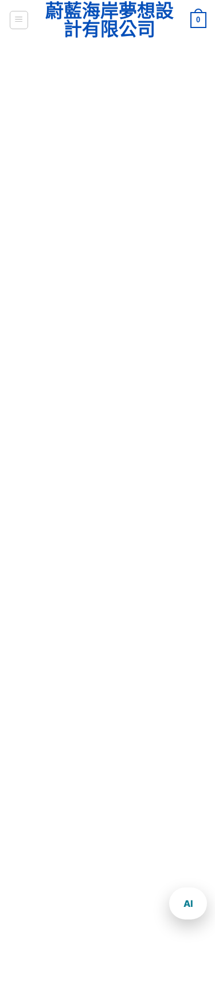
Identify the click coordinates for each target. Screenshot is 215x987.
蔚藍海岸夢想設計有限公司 (109, 20)
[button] (19, 20)
